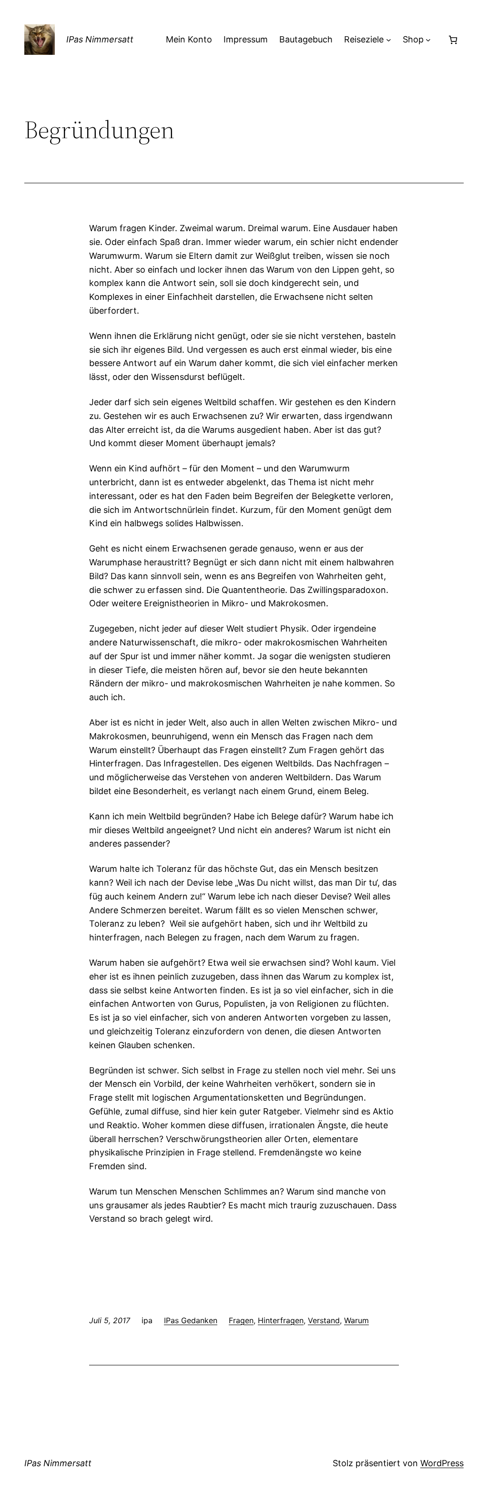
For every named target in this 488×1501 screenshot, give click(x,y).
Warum (356, 1320)
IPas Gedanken (190, 1320)
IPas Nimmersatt (99, 39)
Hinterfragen (281, 1320)
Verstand (324, 1320)
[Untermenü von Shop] (428, 39)
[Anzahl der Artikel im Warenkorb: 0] (453, 40)
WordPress (442, 1463)
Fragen (241, 1320)
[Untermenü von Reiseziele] (388, 39)
